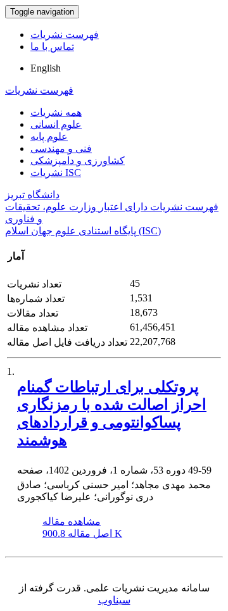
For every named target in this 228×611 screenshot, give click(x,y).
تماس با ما (52, 46)
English (45, 68)
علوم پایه (49, 136)
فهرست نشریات (64, 34)
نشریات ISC (55, 172)
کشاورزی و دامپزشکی (77, 160)
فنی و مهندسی (61, 148)
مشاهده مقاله (71, 521)
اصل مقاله (82, 533)
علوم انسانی (56, 124)
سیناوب (114, 600)
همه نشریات (56, 112)
